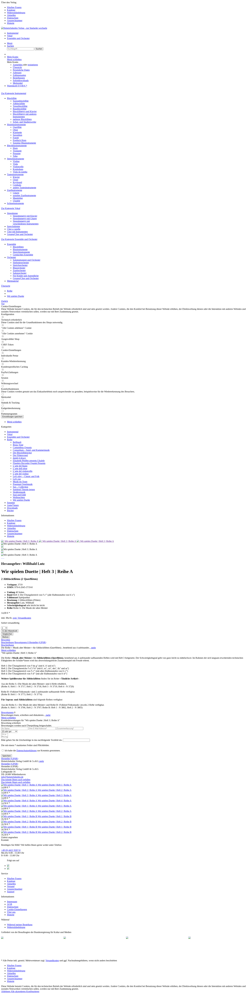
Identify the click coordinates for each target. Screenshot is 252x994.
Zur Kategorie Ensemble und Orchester (19, 239)
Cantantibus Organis (22, 447)
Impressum (12, 901)
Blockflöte (12, 98)
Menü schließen (14, 59)
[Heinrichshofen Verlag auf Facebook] (8, 865)
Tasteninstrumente (15, 174)
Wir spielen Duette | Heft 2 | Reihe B (54, 821)
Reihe (9, 439)
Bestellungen (19, 78)
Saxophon (17, 135)
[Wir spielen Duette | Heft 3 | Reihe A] (19, 795)
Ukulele (16, 200)
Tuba (15, 156)
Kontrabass (18, 169)
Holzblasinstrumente (16, 124)
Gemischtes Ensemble (23, 254)
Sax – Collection (20, 487)
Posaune (17, 153)
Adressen (17, 72)
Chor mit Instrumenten (17, 231)
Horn (15, 148)
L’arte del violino (21, 473)
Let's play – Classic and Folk (26, 476)
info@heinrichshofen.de (12, 777)
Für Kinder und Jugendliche (26, 275)
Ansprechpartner (14, 20)
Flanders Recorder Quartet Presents (29, 463)
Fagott (16, 137)
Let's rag (17, 479)
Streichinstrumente (15, 158)
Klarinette (17, 132)
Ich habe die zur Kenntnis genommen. (32, 750)
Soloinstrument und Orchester (26, 260)
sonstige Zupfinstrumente (24, 195)
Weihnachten (19, 497)
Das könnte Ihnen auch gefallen (15, 779)
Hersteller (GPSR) (37, 642)
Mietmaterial (13, 281)
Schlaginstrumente (15, 203)
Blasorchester (19, 268)
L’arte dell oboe (20, 468)
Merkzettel (18, 83)
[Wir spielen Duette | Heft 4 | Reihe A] (19, 800)
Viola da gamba (20, 172)
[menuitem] (129, 7)
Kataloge (11, 10)
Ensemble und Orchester (18, 437)
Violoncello (18, 166)
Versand (10, 886)
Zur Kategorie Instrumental (13, 93)
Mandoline (18, 198)
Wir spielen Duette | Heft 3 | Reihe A (54, 795)
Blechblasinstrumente (17, 145)
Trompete (17, 151)
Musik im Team (20, 481)
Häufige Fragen (14, 7)
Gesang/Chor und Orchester (20, 234)
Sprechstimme (13, 226)
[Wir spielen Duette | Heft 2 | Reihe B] (19, 821)
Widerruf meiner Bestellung (19, 924)
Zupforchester (19, 270)
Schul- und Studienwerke (24, 122)
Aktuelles (11, 15)
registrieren (33, 64)
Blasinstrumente (20, 249)
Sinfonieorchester (21, 262)
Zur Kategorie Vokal (10, 208)
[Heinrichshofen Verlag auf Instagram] (8, 868)
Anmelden (18, 64)
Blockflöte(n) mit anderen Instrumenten (24, 115)
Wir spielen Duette (21, 500)
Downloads (12, 508)
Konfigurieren (32, 991)
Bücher (10, 510)
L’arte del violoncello (22, 471)
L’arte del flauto (20, 466)
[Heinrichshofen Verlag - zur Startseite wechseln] (24, 28)
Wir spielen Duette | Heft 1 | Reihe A (54, 785)
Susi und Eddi (19, 494)
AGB (9, 904)
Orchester (11, 257)
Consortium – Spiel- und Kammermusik (31, 450)
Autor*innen (13, 505)
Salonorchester (19, 273)
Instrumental (12, 431)
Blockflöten (18, 247)
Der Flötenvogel (20, 455)
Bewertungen (21, 642)
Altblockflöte (19, 103)
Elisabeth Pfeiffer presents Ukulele (29, 460)
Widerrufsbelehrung (16, 12)
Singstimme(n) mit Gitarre (25, 218)
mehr (93, 647)
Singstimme (12, 213)
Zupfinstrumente (14, 190)
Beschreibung (7, 642)
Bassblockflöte (19, 109)
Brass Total (18, 445)
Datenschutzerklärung (26, 750)
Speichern (6, 756)
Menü (9, 43)
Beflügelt (17, 442)
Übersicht (17, 67)
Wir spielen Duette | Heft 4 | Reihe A (54, 800)
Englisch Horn (19, 140)
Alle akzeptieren (18, 991)
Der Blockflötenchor (22, 452)
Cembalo (17, 185)
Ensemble (11, 244)
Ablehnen (6, 991)
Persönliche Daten (21, 70)
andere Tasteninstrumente (24, 187)
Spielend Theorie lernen (24, 489)
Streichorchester (20, 265)
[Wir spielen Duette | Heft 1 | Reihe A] (19, 785)
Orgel (15, 179)
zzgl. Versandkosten (22, 618)
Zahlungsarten (19, 75)
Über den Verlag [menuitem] (13, 12)
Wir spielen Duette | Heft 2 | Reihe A (54, 790)
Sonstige (11, 502)
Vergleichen (7, 634)
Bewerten (5, 640)
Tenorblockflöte (20, 106)
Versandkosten (52, 960)
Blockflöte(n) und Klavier (25, 111)
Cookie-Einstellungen (17, 909)
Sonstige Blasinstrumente (24, 143)
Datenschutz (12, 18)
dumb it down (19, 458)
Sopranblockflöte (21, 101)
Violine (16, 161)
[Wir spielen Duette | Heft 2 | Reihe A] (19, 790)
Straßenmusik (19, 492)
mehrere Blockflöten (22, 119)
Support (10, 891)
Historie (10, 23)
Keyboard (17, 182)
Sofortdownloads (21, 80)
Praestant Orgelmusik (23, 484)
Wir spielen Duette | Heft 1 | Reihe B (54, 816)
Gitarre (16, 193)
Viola (15, 164)
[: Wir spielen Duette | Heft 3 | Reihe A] (20, 541)
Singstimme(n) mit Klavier (25, 216)
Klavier (16, 177)
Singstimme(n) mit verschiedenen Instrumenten (25, 222)
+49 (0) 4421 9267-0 (10, 850)
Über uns (11, 912)
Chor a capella (13, 229)
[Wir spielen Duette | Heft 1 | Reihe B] (19, 816)
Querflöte (17, 127)
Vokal (9, 434)
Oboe (15, 130)
